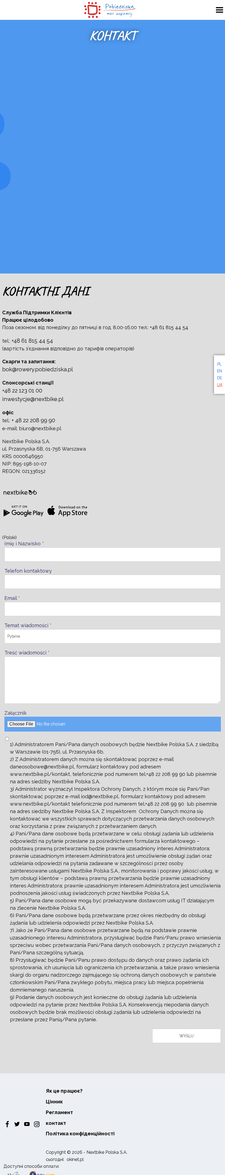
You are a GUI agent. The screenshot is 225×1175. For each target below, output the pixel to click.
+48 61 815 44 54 (32, 340)
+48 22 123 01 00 (22, 390)
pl (219, 364)
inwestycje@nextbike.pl (33, 399)
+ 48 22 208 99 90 (33, 420)
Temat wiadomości (28, 625)
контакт (56, 1123)
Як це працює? (64, 1091)
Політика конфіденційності (80, 1133)
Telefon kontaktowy (28, 571)
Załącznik (15, 713)
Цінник (54, 1101)
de (219, 378)
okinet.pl (75, 1159)
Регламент (59, 1112)
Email (12, 598)
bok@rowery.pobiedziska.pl (37, 369)
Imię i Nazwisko (24, 543)
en (219, 371)
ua (219, 385)
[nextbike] (20, 492)
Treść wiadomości (27, 653)
